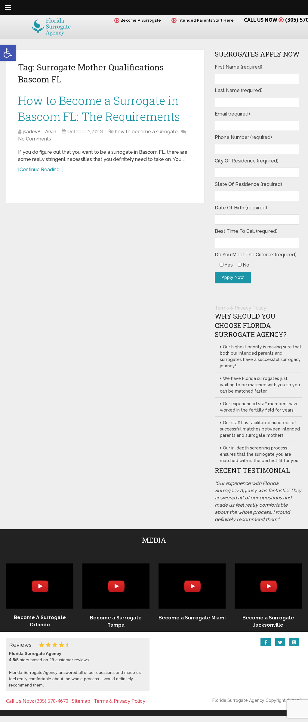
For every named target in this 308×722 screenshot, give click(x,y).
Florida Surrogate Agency (238, 700)
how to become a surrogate (146, 131)
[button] (8, 53)
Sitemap (81, 701)
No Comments (34, 139)
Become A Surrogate (140, 20)
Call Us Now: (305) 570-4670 (37, 701)
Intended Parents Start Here (205, 20)
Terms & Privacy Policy (240, 308)
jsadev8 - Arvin (39, 131)
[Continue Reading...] (40, 169)
